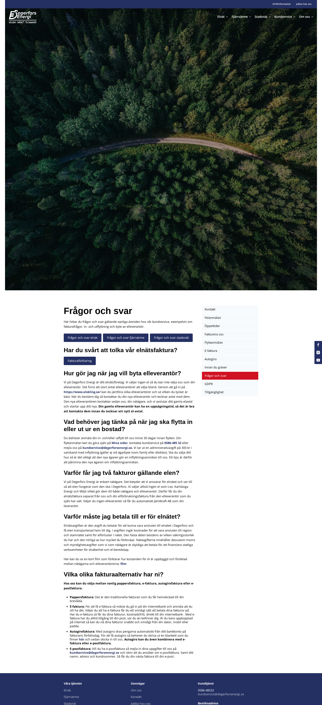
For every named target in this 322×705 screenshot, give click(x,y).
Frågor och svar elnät (82, 338)
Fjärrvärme (71, 697)
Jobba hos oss (304, 4)
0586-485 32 (173, 443)
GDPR (209, 384)
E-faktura (211, 351)
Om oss (136, 690)
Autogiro (211, 359)
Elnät (67, 690)
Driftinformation (282, 4)
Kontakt (210, 309)
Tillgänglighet (214, 392)
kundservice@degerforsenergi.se (107, 448)
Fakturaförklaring (80, 361)
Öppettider (212, 326)
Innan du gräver (216, 367)
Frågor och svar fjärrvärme (125, 338)
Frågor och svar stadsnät (171, 338)
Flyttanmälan (214, 342)
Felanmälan (213, 318)
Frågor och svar (215, 376)
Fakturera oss (214, 334)
